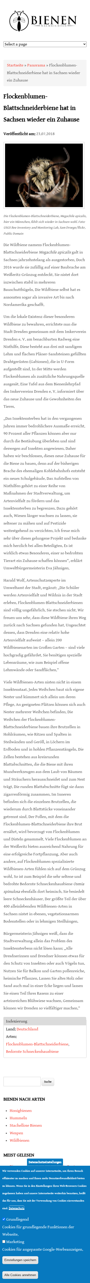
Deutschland (27, 1029)
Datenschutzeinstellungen (45, 1162)
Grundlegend (17, 1219)
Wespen (16, 1133)
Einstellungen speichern (20, 1260)
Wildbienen (19, 1140)
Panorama (36, 65)
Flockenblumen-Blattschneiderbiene (37, 1044)
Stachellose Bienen (26, 1125)
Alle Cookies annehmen (20, 1275)
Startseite (15, 65)
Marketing (15, 1241)
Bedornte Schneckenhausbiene (32, 1051)
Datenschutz (16, 1208)
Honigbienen (21, 1110)
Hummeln (18, 1118)
